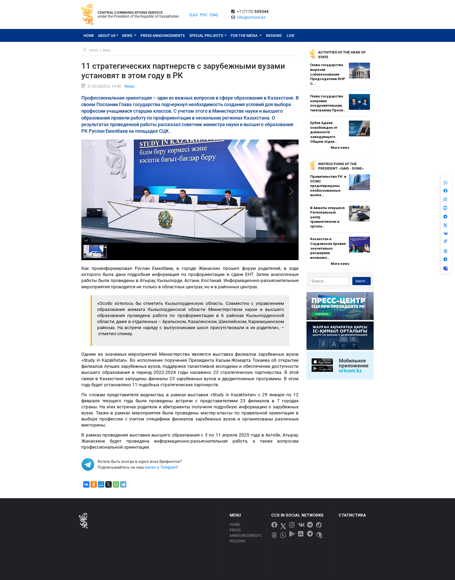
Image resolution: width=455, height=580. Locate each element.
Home (88, 35)
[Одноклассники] (94, 484)
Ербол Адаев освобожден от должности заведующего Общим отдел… (323, 132)
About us (106, 35)
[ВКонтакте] (86, 484)
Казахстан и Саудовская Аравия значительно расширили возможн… (328, 248)
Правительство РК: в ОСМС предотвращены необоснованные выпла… (328, 185)
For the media (244, 35)
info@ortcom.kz (251, 17)
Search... (361, 281)
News (127, 35)
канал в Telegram (161, 467)
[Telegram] (123, 484)
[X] (108, 484)
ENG (214, 15)
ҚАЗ (193, 15)
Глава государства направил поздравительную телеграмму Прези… (328, 103)
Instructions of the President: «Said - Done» (341, 166)
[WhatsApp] (116, 484)
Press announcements (163, 35)
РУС (203, 15)
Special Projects (206, 35)
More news (340, 147)
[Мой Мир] (101, 484)
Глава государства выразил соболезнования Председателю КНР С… (327, 74)
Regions (273, 35)
